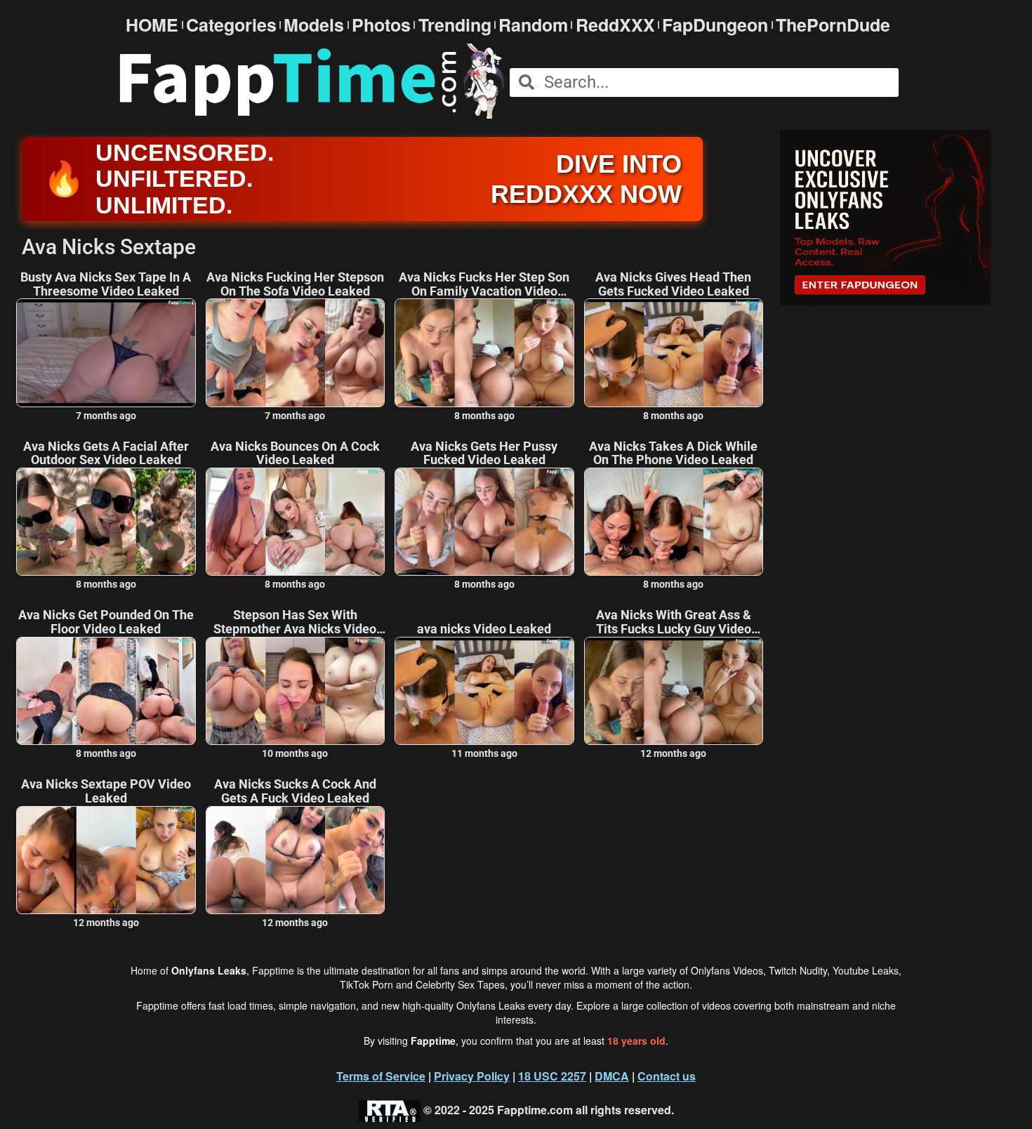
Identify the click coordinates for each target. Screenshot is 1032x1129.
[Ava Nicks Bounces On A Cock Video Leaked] (295, 522)
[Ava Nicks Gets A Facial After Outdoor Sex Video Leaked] (106, 522)
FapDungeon (715, 25)
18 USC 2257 (552, 1076)
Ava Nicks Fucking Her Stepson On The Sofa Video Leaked (295, 284)
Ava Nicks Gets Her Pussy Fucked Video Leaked (484, 454)
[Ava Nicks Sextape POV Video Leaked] (106, 860)
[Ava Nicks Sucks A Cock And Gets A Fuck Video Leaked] (295, 860)
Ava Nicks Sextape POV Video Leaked (106, 791)
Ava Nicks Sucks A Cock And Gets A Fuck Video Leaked (295, 791)
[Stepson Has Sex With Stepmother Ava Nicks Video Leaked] (295, 691)
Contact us (666, 1076)
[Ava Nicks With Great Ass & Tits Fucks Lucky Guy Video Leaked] (674, 691)
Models (314, 25)
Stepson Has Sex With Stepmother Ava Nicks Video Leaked (294, 622)
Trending (454, 25)
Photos (381, 25)
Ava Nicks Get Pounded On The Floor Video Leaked (106, 622)
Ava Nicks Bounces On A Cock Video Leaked (295, 454)
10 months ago (295, 753)
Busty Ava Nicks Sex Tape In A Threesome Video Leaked (105, 284)
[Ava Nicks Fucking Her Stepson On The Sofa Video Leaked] (295, 352)
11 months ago (484, 753)
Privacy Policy (472, 1076)
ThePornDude (833, 25)
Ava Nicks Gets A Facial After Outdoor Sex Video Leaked (106, 454)
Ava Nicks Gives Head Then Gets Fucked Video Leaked (673, 284)
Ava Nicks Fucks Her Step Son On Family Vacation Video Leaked (484, 284)
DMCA (612, 1076)
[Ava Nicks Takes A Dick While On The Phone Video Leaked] (674, 522)
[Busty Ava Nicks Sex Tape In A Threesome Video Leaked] (106, 352)
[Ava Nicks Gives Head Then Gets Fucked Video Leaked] (674, 352)
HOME (152, 25)
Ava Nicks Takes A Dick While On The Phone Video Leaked (673, 454)
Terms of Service (380, 1076)
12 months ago (673, 753)
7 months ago (106, 415)
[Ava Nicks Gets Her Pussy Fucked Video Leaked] (484, 522)
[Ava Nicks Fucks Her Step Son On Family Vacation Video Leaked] (484, 352)
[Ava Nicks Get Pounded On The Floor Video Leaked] (106, 691)
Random (533, 25)
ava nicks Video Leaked (484, 629)
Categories (231, 25)
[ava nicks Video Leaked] (484, 691)
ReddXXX (615, 25)
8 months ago (484, 415)
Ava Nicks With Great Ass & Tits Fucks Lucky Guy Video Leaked (673, 622)
